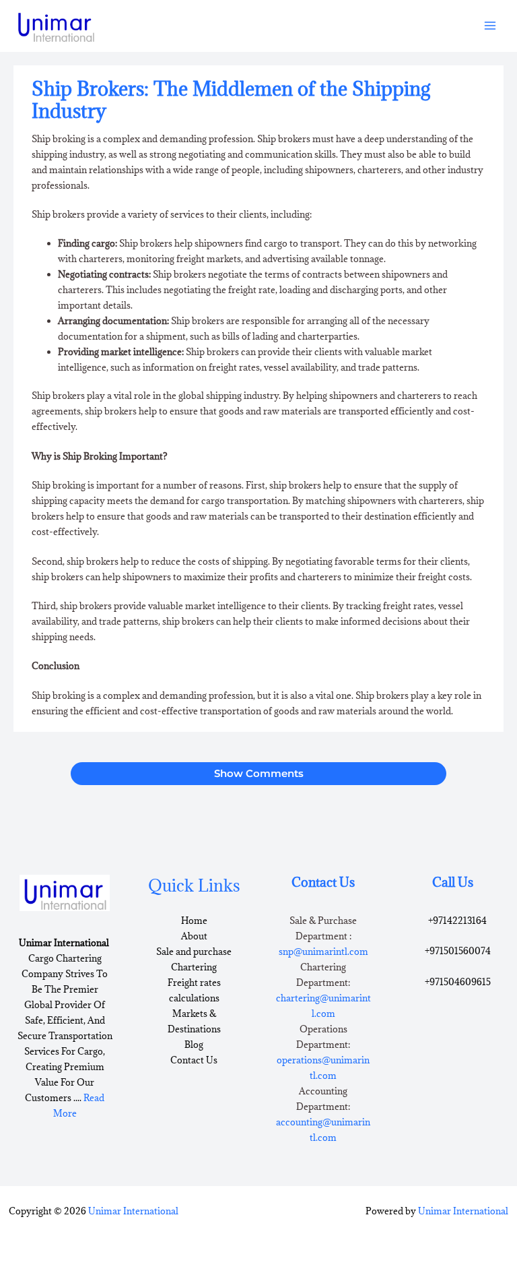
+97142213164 (457, 920)
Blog (193, 1044)
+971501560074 (458, 951)
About (194, 936)
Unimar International (133, 1211)
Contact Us (193, 1060)
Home (194, 920)
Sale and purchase (194, 951)
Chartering (194, 967)
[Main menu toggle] (490, 26)
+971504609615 (458, 982)
